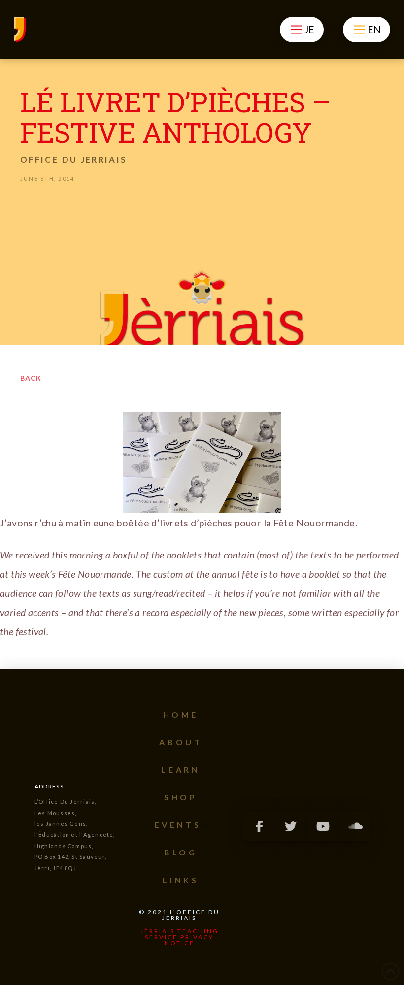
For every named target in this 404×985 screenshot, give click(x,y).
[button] (302, 29)
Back (30, 378)
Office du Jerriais (73, 159)
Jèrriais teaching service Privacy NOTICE (179, 937)
